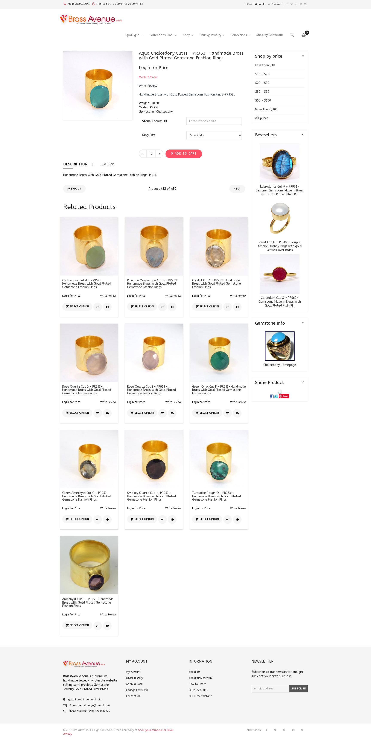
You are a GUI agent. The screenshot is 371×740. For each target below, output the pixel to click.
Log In (260, 4)
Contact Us (133, 696)
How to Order (197, 684)
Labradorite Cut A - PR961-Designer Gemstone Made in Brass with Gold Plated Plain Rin (280, 190)
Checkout (275, 4)
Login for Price (154, 67)
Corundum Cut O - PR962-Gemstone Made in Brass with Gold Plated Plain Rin (279, 301)
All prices (261, 118)
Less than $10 (265, 65)
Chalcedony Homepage (279, 365)
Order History (134, 678)
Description (75, 164)
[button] (148, 86)
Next (237, 188)
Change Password (137, 690)
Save (285, 396)
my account (133, 672)
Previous (74, 188)
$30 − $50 (262, 92)
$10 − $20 (262, 74)
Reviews (107, 164)
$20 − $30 (262, 83)
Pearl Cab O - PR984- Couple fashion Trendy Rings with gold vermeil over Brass (280, 246)
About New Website (201, 678)
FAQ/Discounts (197, 690)
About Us (194, 672)
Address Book (134, 684)
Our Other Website (200, 696)
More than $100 (266, 109)
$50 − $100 (263, 100)
